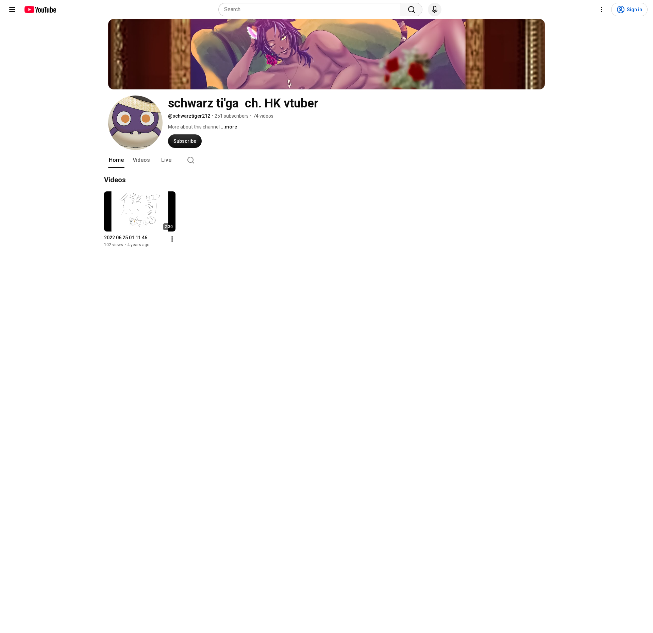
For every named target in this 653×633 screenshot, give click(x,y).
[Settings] (602, 9)
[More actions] (172, 239)
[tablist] (326, 160)
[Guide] (12, 9)
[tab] (116, 160)
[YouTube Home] (40, 9)
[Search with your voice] (434, 9)
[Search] (411, 9)
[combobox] (311, 9)
